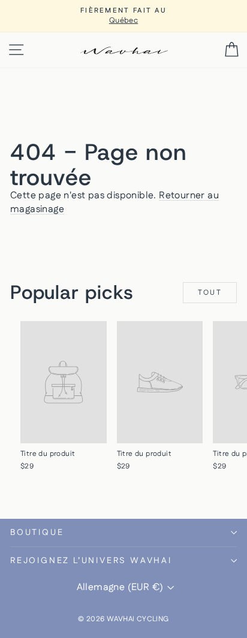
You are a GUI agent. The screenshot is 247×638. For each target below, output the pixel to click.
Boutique (37, 533)
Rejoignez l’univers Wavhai (91, 561)
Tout (210, 293)
